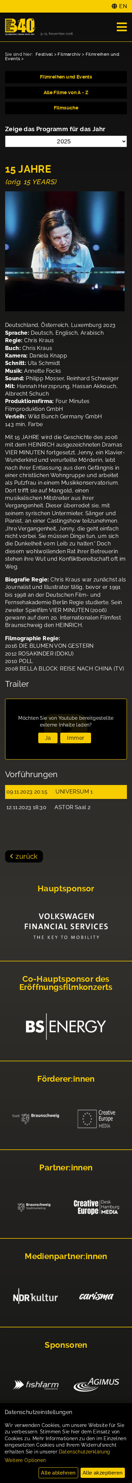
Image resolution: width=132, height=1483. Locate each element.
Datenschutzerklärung (84, 1451)
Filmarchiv (69, 54)
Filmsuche (66, 107)
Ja (48, 738)
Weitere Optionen (25, 1460)
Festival (44, 54)
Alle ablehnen (58, 1473)
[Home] (39, 27)
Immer (75, 738)
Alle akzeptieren (103, 1473)
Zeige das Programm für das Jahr (55, 129)
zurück (27, 856)
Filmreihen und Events (66, 77)
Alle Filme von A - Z (66, 92)
